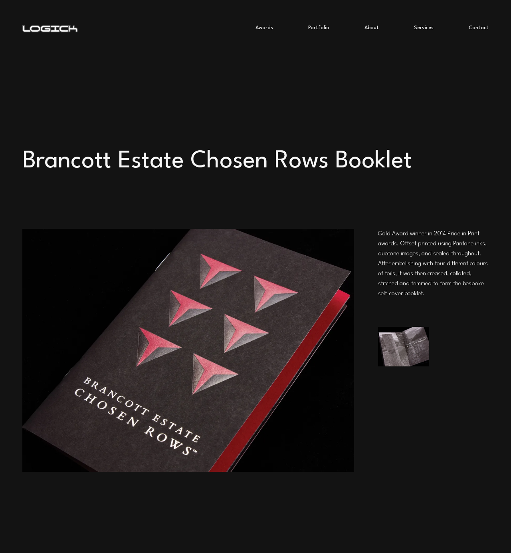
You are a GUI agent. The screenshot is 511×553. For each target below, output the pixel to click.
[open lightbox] (404, 346)
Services (424, 27)
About (371, 27)
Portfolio (318, 27)
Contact (479, 27)
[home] (139, 28)
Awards (264, 27)
